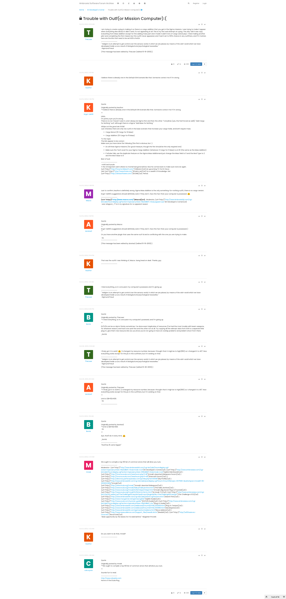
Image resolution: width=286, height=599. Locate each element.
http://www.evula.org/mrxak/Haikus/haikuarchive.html (132, 488)
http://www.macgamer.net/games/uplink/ (128, 499)
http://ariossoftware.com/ (121, 173)
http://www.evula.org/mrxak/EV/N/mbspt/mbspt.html (132, 490)
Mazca (88, 200)
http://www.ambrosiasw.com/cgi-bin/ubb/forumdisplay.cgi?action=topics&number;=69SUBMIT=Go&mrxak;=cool (152, 471)
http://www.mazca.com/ (123, 199)
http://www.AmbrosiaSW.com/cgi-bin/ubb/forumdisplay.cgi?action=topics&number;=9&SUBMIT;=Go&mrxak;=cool (135, 468)
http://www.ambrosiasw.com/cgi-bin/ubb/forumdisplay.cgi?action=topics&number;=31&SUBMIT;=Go (148, 502)
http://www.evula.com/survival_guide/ (126, 501)
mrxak (88, 472)
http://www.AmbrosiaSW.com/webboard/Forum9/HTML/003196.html (138, 508)
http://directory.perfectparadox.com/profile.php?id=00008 (134, 479)
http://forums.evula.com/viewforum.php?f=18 (129, 474)
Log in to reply (196, 64)
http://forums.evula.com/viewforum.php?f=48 (129, 476)
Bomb (88, 324)
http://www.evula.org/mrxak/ (122, 485)
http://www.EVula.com (123, 171)
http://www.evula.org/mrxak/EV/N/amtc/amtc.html (131, 492)
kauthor (89, 88)
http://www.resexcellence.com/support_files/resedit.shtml (134, 512)
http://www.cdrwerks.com (111, 578)
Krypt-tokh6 (88, 114)
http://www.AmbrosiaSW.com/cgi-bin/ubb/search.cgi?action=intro (137, 497)
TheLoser (88, 39)
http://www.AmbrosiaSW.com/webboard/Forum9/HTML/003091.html (138, 505)
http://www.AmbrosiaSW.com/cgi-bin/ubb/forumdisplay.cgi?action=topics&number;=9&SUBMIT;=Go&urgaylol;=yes (146, 200)
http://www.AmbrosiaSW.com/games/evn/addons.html (133, 510)
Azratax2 (88, 231)
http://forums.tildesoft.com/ (122, 169)
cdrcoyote (88, 570)
